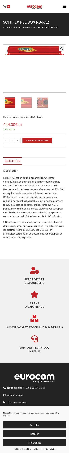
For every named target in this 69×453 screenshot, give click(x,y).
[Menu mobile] (64, 6)
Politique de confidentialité (44, 449)
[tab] (34, 161)
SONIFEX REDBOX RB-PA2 (45, 27)
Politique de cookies (22, 449)
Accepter (34, 424)
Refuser (34, 433)
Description (12, 161)
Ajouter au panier (37, 140)
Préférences (34, 442)
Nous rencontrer (17, 402)
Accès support (15, 394)
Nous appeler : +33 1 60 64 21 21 (26, 387)
